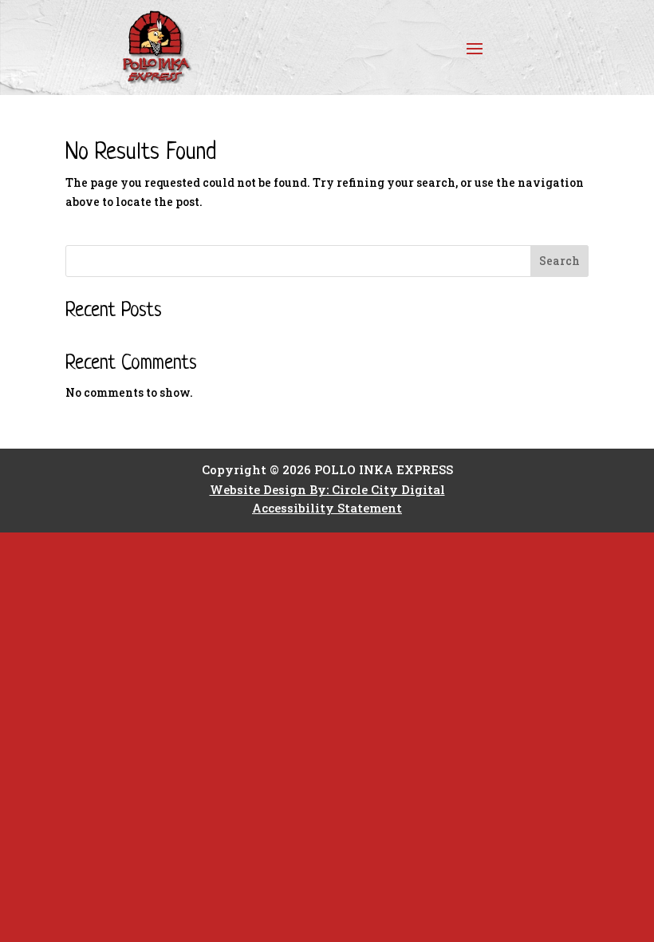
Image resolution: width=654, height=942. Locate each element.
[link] (173, 47)
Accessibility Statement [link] (327, 508)
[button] (474, 48)
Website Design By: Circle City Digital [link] (327, 489)
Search (559, 260)
